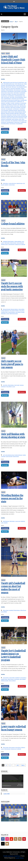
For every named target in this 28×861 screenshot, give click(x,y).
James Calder (4, 101)
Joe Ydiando (9, 104)
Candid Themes (20, 858)
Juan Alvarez (18, 312)
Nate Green (9, 114)
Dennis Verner (10, 92)
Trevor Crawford (12, 680)
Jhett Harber (7, 242)
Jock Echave (17, 103)
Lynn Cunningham (4, 110)
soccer (7, 313)
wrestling (6, 184)
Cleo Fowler (16, 385)
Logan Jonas (17, 521)
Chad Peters (17, 88)
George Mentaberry (19, 97)
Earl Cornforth (20, 94)
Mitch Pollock (22, 113)
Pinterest (22, 129)
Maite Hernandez (21, 110)
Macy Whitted (4, 611)
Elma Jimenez (12, 747)
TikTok (3, 844)
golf (4, 455)
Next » (23, 765)
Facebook (5, 129)
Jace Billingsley (23, 100)
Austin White (12, 677)
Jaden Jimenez (11, 679)
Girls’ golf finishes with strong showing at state (13, 435)
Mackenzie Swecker (13, 110)
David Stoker (23, 91)
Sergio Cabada (15, 119)
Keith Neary (7, 107)
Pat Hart (18, 114)
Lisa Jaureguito (9, 108)
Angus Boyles (6, 677)
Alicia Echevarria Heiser (11, 85)
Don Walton (8, 94)
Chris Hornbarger (17, 89)
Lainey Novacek (9, 456)
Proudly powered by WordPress (11, 856)
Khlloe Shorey (23, 610)
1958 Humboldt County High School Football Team (13, 82)
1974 (25, 82)
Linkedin (5, 132)
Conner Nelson (23, 677)
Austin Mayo (5, 183)
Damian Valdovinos (5, 310)
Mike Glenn (16, 113)
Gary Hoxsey (6, 97)
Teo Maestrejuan (10, 122)
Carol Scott (12, 88)
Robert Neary (21, 117)
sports (20, 119)
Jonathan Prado (4, 312)
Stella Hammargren (13, 313)
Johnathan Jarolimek (9, 105)
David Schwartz (17, 91)
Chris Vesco (23, 89)
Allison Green (6, 610)
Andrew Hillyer (19, 85)
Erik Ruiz (17, 310)
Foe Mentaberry (11, 95)
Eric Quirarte (12, 310)
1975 (2, 83)
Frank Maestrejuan (18, 95)
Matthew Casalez (4, 680)
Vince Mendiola (19, 123)
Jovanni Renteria (11, 312)
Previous (2, 813)
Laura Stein (23, 107)
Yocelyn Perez (12, 184)
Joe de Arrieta (23, 103)
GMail (7, 844)
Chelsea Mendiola (9, 89)
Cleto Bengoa (4, 91)
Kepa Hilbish (9, 386)
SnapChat (15, 839)
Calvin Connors (7, 88)
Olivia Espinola (11, 244)
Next (25, 813)
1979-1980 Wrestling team (9, 83)
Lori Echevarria (16, 108)
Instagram (7, 839)
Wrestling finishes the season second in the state (12, 498)
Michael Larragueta (10, 113)
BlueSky (20, 839)
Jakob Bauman (6, 521)
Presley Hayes (16, 456)
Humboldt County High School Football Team (10, 100)
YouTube (11, 839)
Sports (7, 53)
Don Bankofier (22, 92)
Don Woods (14, 94)
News (3, 53)
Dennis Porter (4, 92)
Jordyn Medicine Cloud (9, 455)
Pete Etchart (3, 116)
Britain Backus (11, 241)
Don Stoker (3, 94)
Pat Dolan (14, 114)
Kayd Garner (16, 679)
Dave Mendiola (10, 91)
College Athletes (17, 241)
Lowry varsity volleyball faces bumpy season (13, 728)
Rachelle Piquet (10, 116)
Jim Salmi (12, 103)
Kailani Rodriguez (18, 455)
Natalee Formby (4, 244)
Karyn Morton (18, 747)
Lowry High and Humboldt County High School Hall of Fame (13, 59)
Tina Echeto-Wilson (5, 123)
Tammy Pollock (21, 120)
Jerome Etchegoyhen (11, 101)
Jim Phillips (8, 103)
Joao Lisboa (21, 310)
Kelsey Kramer (13, 242)
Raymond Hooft (21, 116)
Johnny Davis (16, 105)
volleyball (23, 244)
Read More (3, 79)
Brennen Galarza (14, 309)
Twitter (14, 129)
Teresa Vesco (17, 122)
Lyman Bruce (22, 108)
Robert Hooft (15, 117)
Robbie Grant (9, 117)
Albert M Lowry (20, 83)
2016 (16, 83)
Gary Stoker (12, 97)
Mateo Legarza (11, 111)
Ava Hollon (5, 385)
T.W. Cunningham (14, 120)
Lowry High (7, 793)
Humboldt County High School (18, 98)
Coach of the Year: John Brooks (13, 164)
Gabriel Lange (4, 679)
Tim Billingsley (23, 122)
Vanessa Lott (18, 244)
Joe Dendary (3, 104)
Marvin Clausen (4, 111)
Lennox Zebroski (20, 242)
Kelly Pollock (13, 107)
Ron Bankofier (8, 119)
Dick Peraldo (16, 92)
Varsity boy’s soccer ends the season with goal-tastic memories (12, 286)
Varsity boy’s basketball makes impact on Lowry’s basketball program (13, 655)
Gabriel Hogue (19, 183)
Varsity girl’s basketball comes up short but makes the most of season (13, 588)
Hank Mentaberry (7, 98)
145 (18, 765)
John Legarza (20, 104)
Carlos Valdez (21, 309)
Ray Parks (16, 116)
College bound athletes (13, 223)
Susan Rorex (7, 120)
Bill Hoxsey (14, 86)
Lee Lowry (3, 108)
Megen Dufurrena (18, 111)
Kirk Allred (18, 107)
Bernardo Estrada (6, 309)
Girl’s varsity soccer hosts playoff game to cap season (12, 364)
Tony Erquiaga (13, 123)
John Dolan (14, 104)
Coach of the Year (12, 183)
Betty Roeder (8, 86)
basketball (5, 241)
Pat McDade (23, 114)
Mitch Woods (4, 114)
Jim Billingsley (19, 101)
